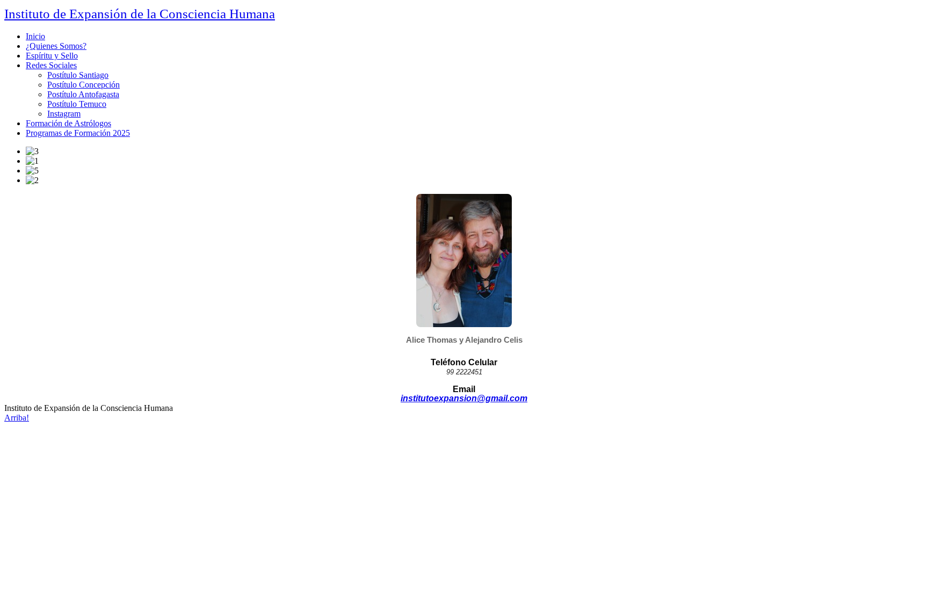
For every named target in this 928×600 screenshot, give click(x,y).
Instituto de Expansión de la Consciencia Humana (139, 13)
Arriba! (16, 417)
